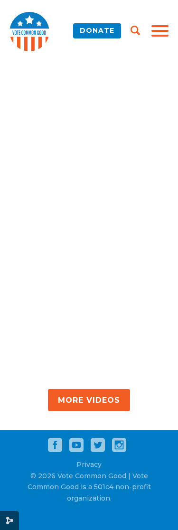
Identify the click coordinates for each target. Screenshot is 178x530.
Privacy (89, 464)
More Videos (89, 400)
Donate (97, 30)
